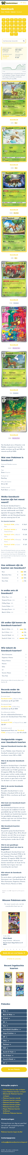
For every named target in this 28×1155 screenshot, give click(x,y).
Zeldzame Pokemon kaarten (12, 1113)
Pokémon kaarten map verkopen (14, 1089)
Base (4, 1011)
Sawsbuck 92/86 (9, 524)
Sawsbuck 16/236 (9, 544)
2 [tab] (7, 949)
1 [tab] (4, 949)
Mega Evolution (8, 1033)
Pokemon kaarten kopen (11, 1102)
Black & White (7, 1014)
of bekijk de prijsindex (14, 959)
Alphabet (13, 12)
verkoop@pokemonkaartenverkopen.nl (14, 1142)
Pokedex (7, 12)
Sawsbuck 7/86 (6, 706)
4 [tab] (13, 949)
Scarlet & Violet (8, 1052)
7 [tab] (22, 949)
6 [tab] (19, 949)
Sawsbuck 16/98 (9, 539)
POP (4, 1048)
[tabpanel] (14, 929)
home (2, 12)
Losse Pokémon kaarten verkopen (14, 1092)
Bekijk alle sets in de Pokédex (13, 953)
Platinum (6, 1044)
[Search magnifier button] (24, 41)
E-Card (5, 1018)
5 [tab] (16, 949)
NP (4, 1037)
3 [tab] (10, 949)
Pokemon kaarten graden (11, 1104)
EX (4, 1022)
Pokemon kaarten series (11, 1107)
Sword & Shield (8, 1059)
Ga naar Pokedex (14, 1069)
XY (4, 1063)
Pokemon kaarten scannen (12, 1100)
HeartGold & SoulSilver (11, 1029)
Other (5, 1041)
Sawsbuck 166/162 (9, 529)
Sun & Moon (7, 1055)
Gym (4, 1026)
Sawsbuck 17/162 (6, 722)
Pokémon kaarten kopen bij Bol (11, 1132)
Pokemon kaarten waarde (11, 1098)
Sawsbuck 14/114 (9, 534)
